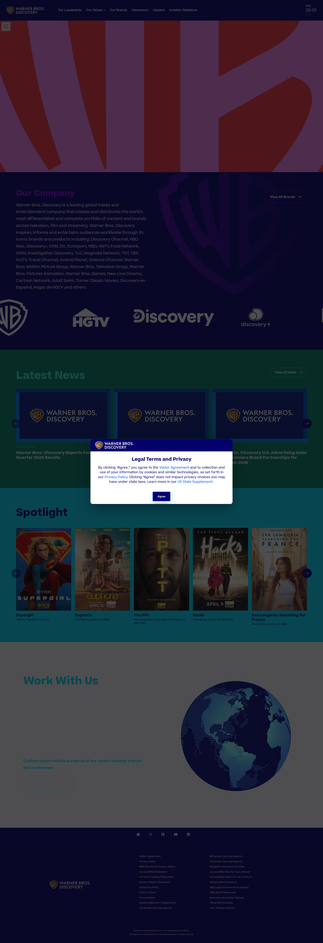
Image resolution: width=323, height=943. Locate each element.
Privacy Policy (116, 477)
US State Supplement (195, 481)
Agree (162, 496)
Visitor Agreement (174, 467)
